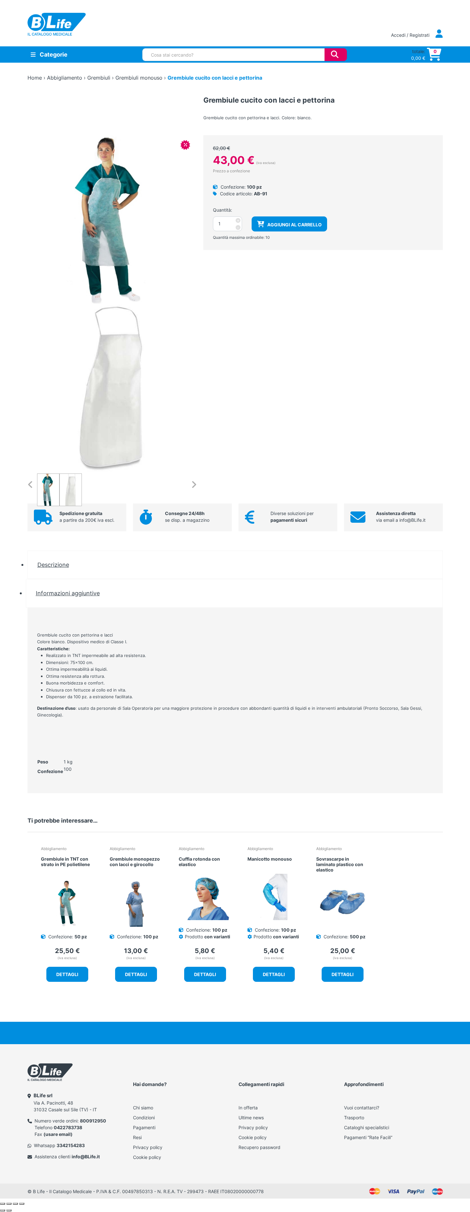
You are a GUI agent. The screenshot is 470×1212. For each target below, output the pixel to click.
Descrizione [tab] (53, 564)
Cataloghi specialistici (366, 1127)
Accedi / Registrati (411, 35)
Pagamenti (144, 1127)
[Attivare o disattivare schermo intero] (9, 1204)
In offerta (248, 1107)
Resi (137, 1137)
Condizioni (144, 1117)
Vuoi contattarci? (361, 1107)
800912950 (93, 1120)
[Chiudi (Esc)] (21, 1204)
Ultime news (251, 1117)
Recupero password (259, 1147)
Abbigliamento (64, 77)
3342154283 (71, 1145)
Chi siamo (143, 1107)
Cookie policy (147, 1157)
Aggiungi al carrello (294, 224)
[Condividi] (15, 1204)
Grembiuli (98, 77)
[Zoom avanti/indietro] (2, 1204)
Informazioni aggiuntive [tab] (68, 593)
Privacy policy (147, 1147)
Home (34, 77)
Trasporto (354, 1117)
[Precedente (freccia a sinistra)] (2, 1210)
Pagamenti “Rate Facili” (368, 1137)
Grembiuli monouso (138, 77)
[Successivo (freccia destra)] (9, 1210)
